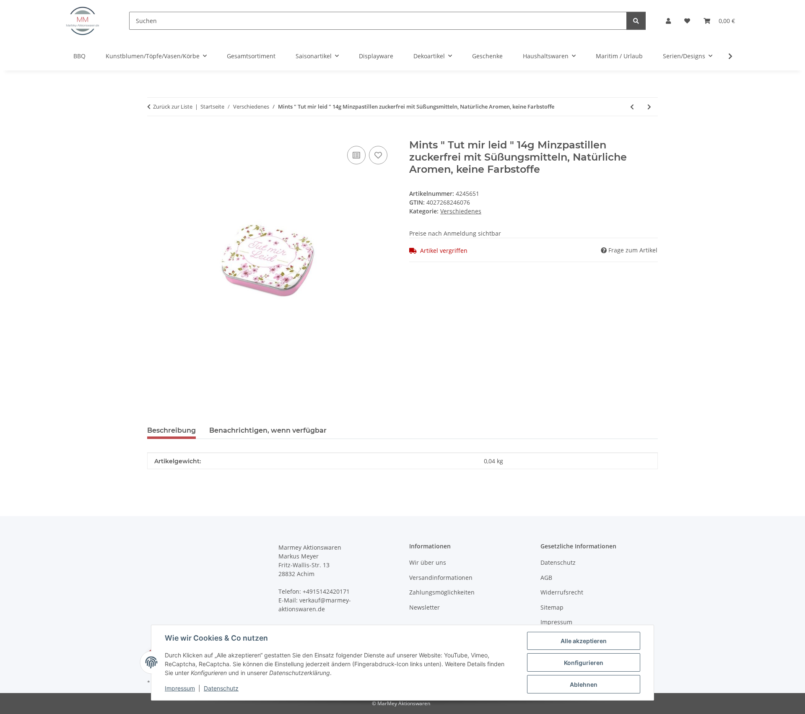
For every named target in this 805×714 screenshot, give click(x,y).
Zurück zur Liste (172, 106)
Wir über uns (427, 562)
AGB (546, 578)
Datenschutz (221, 688)
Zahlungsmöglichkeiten (442, 592)
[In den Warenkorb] (154, 134)
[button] (668, 20)
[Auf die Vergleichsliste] (356, 155)
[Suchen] (636, 21)
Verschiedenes (460, 211)
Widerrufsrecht (561, 592)
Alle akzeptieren (584, 640)
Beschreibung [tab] (171, 430)
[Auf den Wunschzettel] (378, 155)
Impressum (180, 688)
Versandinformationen (441, 578)
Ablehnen (583, 684)
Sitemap (552, 607)
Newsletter (424, 607)
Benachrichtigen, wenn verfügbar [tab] (268, 430)
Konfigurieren (583, 662)
